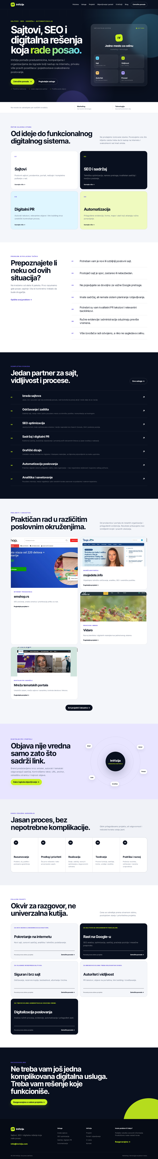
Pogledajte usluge (47, 81)
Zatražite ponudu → (68, 955)
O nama (89, 1140)
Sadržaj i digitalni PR (64, 1140)
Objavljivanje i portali (105, 4)
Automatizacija (62, 1143)
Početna (76, 4)
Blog (126, 4)
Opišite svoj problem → (21, 299)
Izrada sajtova (62, 1133)
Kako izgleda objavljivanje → (26, 782)
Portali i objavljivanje (93, 1136)
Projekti (92, 4)
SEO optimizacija (63, 1136)
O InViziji (119, 4)
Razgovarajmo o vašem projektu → (29, 1102)
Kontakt (89, 1143)
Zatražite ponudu (139, 4)
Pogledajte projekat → (21, 606)
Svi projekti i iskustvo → (79, 708)
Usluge (83, 4)
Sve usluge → (138, 381)
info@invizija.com (19, 1144)
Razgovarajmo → (122, 1142)
